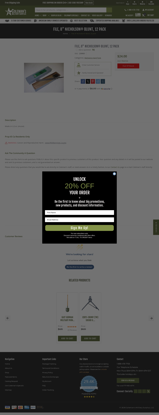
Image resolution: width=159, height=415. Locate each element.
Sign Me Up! (79, 228)
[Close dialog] (114, 173)
